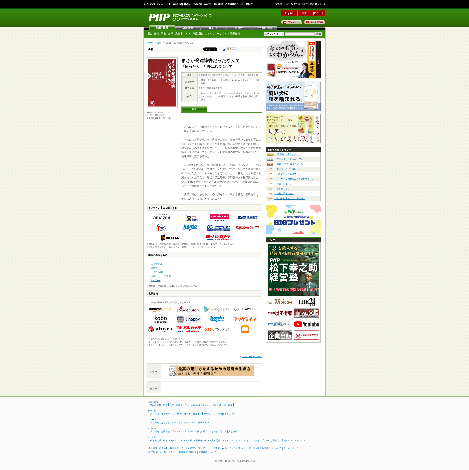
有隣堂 (154, 268)
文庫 (170, 33)
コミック (210, 33)
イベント (176, 422)
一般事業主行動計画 (187, 452)
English (289, 13)
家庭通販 (198, 33)
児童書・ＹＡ (183, 33)
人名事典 (232, 431)
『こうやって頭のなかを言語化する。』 (294, 179)
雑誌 (162, 27)
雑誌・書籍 (152, 401)
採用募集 (174, 448)
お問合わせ (283, 4)
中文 (304, 13)
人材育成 (154, 413)
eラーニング (210, 413)
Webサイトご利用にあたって (236, 448)
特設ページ (203, 422)
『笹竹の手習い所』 (284, 193)
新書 (163, 33)
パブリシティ (189, 422)
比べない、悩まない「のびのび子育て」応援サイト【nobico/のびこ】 (276, 440)
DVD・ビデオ (184, 413)
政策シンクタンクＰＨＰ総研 (177, 440)
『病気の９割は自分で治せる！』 (290, 164)
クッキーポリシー (292, 448)
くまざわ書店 (157, 272)
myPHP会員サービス (303, 4)
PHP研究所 (180, 17)
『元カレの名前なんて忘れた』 (289, 198)
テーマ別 (151, 437)
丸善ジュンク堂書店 (161, 276)
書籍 (156, 33)
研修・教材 (188, 27)
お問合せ (215, 448)
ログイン (321, 4)
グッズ (232, 413)
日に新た (154, 431)
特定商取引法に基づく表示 (161, 452)
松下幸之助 (155, 440)
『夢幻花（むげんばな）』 (287, 169)
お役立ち (239, 27)
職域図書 (222, 413)
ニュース (213, 27)
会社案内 (265, 27)
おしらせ (165, 422)
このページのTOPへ (252, 356)
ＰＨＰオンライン (231, 440)
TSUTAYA (155, 280)
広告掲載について (207, 452)
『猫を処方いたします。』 (287, 174)
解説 (194, 109)
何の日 (223, 431)
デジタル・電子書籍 (228, 33)
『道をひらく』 (282, 189)
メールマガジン (188, 448)
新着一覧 (154, 422)
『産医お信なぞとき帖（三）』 (289, 159)
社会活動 (163, 448)
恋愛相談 (165, 431)
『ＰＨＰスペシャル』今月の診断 (188, 431)
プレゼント (291, 22)
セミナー (165, 413)
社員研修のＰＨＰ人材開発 (207, 440)
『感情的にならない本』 (286, 154)
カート (319, 13)
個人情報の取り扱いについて (267, 448)
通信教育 (197, 413)
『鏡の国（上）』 (283, 184)
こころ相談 (212, 431)
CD (173, 413)
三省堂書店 (156, 263)
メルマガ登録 (314, 22)
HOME (150, 42)
